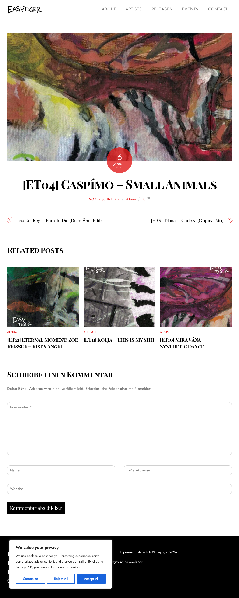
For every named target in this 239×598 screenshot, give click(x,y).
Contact (218, 9)
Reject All (61, 578)
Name (15, 470)
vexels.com (136, 562)
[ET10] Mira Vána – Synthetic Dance (182, 343)
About (109, 9)
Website (16, 488)
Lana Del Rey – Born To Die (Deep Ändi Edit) (58, 220)
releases (161, 9)
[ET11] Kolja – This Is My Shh (119, 339)
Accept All (91, 578)
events (190, 9)
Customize (30, 578)
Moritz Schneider (104, 199)
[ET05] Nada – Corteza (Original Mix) (187, 220)
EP (96, 332)
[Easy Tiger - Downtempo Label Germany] (24, 11)
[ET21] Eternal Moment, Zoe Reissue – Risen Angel (42, 343)
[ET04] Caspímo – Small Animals (119, 184)
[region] (60, 564)
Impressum (127, 552)
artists (134, 9)
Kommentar (21, 407)
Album (131, 199)
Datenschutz (143, 552)
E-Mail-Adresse (138, 470)
